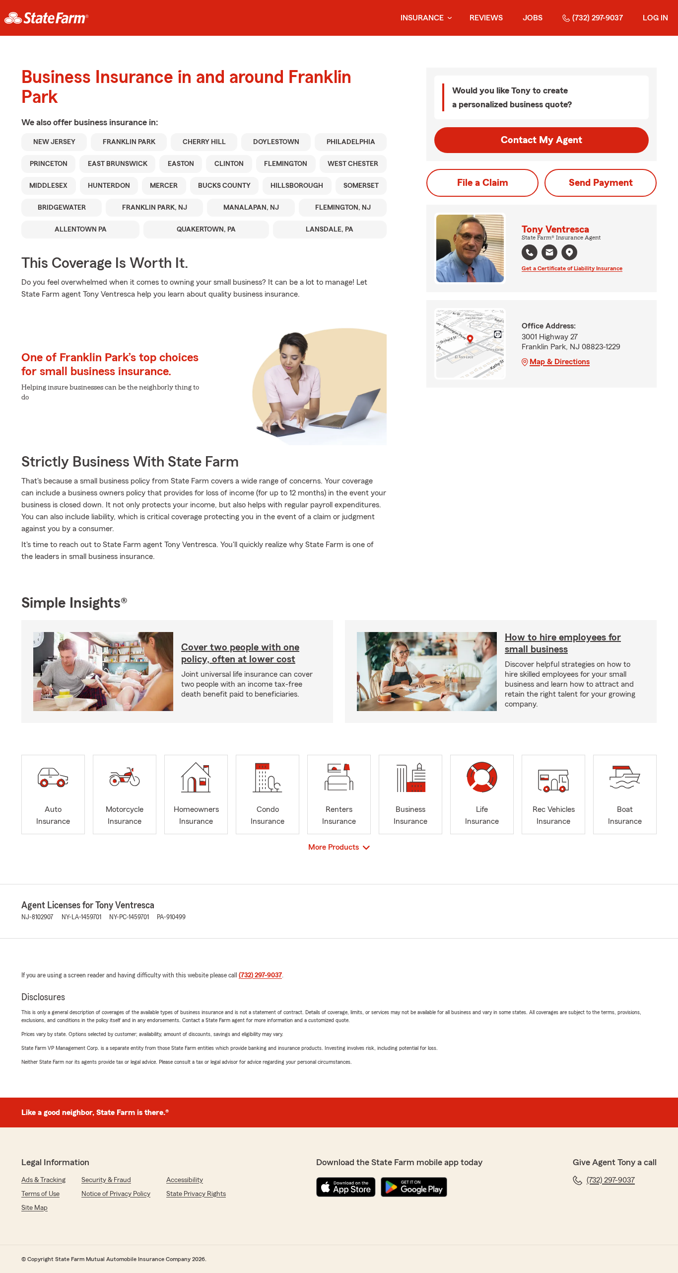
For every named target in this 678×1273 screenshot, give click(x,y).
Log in (655, 18)
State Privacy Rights (196, 1194)
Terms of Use (40, 1194)
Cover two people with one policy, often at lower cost (240, 653)
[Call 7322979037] (530, 252)
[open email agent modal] (549, 253)
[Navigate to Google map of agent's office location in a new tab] (569, 252)
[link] (46, 18)
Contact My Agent (541, 140)
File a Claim (482, 183)
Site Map (34, 1207)
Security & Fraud (106, 1180)
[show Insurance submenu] (448, 18)
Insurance (422, 18)
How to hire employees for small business (563, 643)
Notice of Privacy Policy (115, 1194)
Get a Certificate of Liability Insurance (572, 268)
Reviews (486, 18)
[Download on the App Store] (346, 1187)
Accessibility (184, 1180)
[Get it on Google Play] (414, 1187)
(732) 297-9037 (597, 18)
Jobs (532, 18)
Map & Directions (560, 362)
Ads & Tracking (43, 1180)
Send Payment (601, 183)
